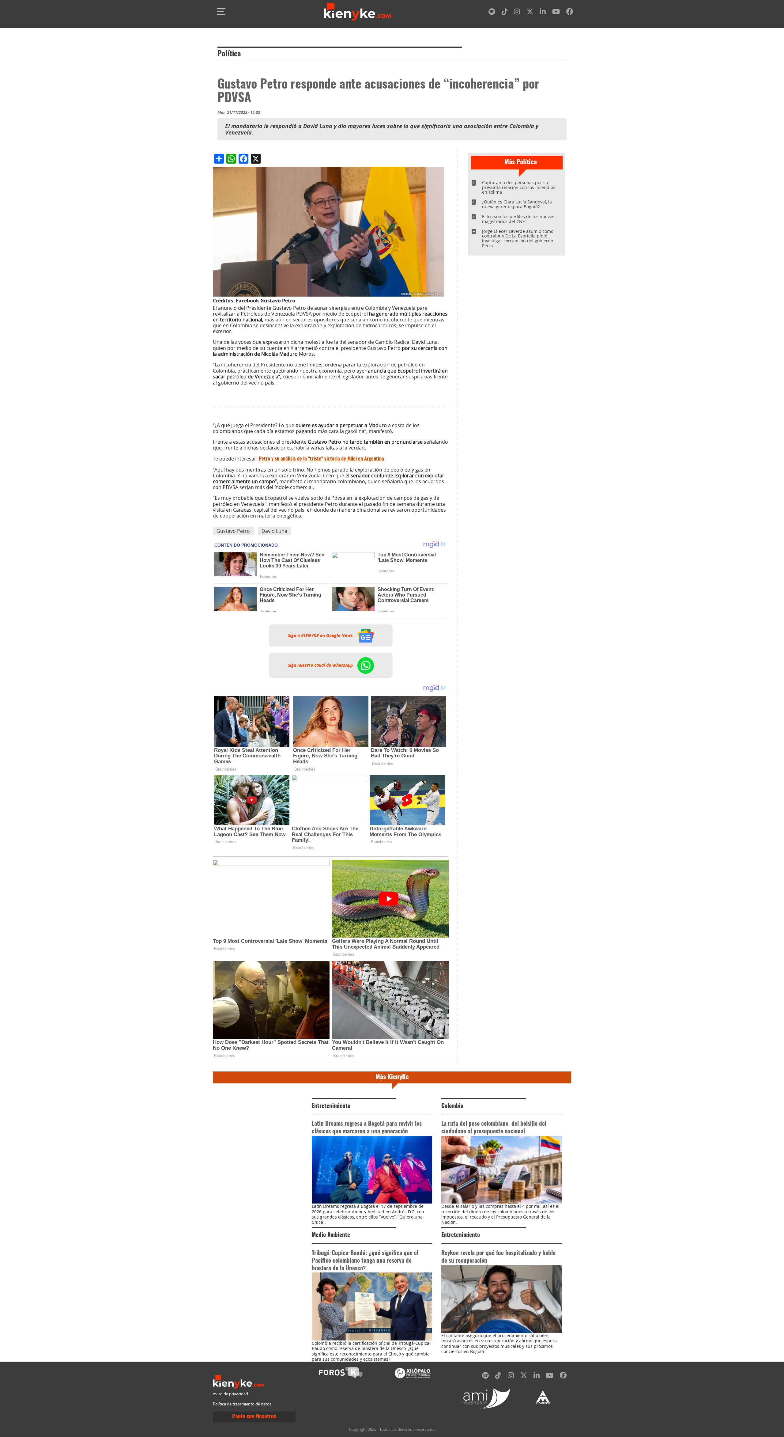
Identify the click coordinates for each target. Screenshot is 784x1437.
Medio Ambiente (331, 1235)
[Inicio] (357, 11)
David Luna (274, 531)
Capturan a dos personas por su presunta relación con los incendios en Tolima (518, 187)
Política (229, 54)
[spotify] (491, 12)
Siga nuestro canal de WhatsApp (321, 665)
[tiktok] (505, 12)
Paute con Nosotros (254, 1417)
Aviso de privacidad (230, 1394)
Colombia (452, 1106)
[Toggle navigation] (221, 11)
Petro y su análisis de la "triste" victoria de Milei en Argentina (321, 459)
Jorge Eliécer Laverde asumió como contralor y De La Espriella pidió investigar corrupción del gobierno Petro (517, 238)
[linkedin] (543, 12)
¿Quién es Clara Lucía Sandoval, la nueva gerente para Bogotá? (517, 204)
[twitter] (529, 12)
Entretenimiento (331, 1106)
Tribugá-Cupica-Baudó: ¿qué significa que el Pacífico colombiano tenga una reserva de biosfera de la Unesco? (365, 1261)
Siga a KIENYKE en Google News (321, 635)
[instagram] (517, 12)
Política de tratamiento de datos (242, 1404)
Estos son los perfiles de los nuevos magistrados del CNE (518, 219)
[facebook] (569, 12)
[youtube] (556, 12)
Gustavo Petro (233, 531)
